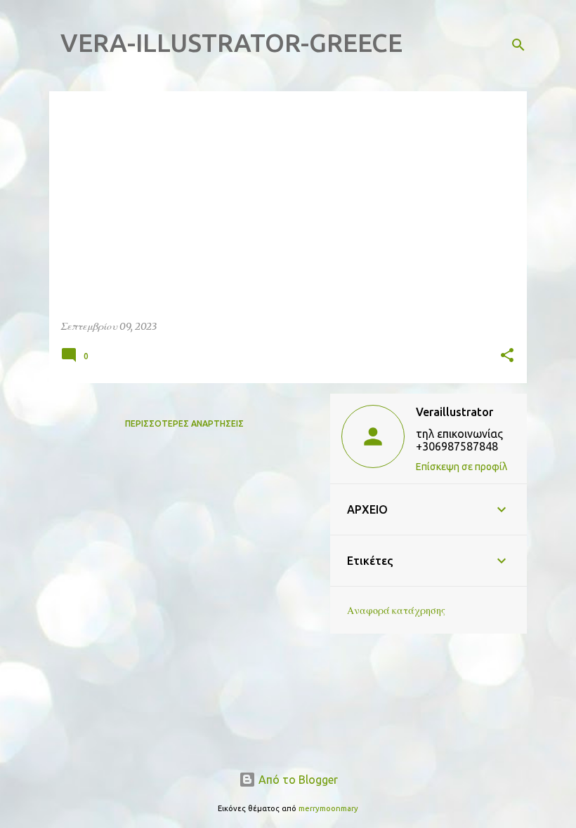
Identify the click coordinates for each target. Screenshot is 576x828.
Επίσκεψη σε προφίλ (461, 466)
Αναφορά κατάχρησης (396, 610)
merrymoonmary (328, 808)
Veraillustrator (454, 412)
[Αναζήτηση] (518, 45)
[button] (507, 356)
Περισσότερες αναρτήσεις (184, 423)
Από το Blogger (297, 779)
